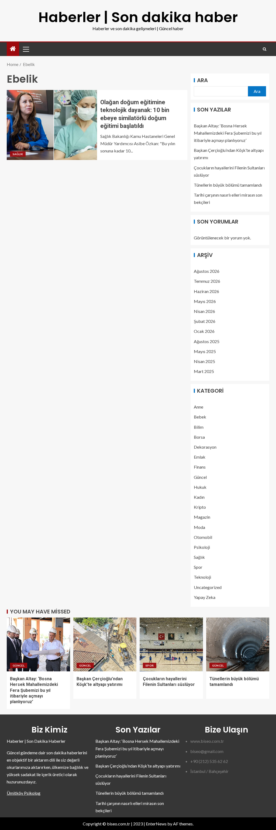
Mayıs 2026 (205, 301)
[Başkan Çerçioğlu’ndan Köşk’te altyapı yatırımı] (105, 644)
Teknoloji (202, 577)
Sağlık (18, 154)
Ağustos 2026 (206, 271)
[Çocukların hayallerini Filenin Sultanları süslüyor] (171, 644)
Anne (198, 406)
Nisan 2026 (204, 311)
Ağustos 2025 (206, 341)
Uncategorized (208, 587)
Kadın (199, 497)
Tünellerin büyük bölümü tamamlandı (228, 184)
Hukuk (200, 487)
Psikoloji (202, 547)
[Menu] (25, 49)
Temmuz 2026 (207, 281)
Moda (199, 527)
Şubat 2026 (204, 321)
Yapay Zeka (204, 597)
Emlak (199, 456)
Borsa (199, 437)
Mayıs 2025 (205, 351)
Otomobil (203, 537)
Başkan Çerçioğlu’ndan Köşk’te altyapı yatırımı (137, 765)
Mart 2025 (204, 371)
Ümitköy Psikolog (23, 793)
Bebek (200, 416)
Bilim (198, 427)
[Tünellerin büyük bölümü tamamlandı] (238, 644)
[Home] (13, 49)
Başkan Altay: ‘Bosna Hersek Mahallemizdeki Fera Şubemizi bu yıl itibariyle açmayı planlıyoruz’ (227, 133)
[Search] (264, 49)
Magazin (202, 516)
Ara (202, 80)
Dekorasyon (205, 446)
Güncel (200, 477)
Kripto (200, 507)
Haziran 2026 (206, 291)
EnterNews (156, 823)
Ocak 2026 (204, 331)
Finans (200, 466)
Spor (198, 567)
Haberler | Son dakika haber (138, 17)
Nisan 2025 (204, 361)
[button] (25, 49)
